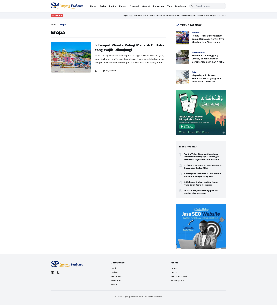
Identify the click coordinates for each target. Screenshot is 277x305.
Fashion (114, 268)
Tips (169, 6)
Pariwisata (158, 6)
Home (93, 6)
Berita (103, 6)
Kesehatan (180, 6)
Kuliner (123, 6)
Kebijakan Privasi (179, 276)
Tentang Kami (177, 280)
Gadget (146, 6)
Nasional (134, 6)
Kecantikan (116, 276)
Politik (112, 6)
